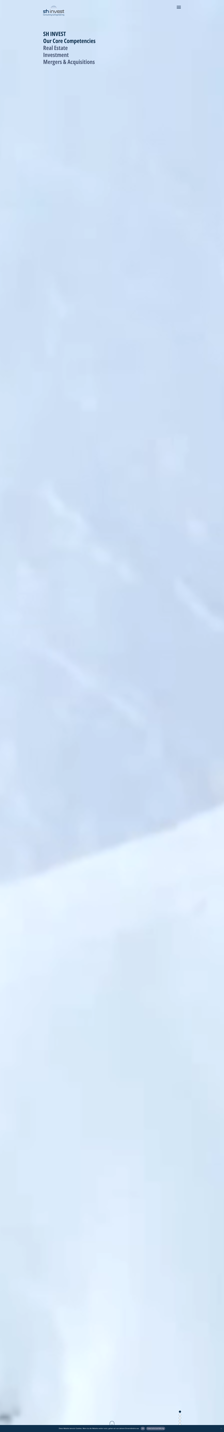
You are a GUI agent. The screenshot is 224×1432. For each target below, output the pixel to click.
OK (143, 1428)
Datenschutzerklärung (155, 1428)
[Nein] (221, 1428)
